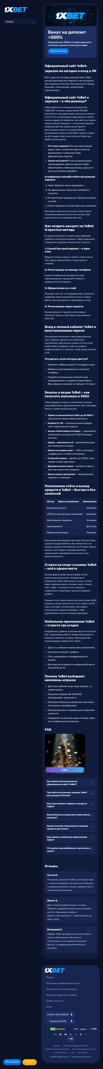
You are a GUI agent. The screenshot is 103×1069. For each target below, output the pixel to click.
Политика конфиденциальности (63, 983)
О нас (49, 1007)
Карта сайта (82, 1052)
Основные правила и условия (61, 995)
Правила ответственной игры (61, 989)
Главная (9, 21)
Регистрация (12, 1062)
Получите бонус (58, 51)
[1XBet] (16, 9)
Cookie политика (54, 1001)
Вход (29, 1062)
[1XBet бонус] (71, 15)
